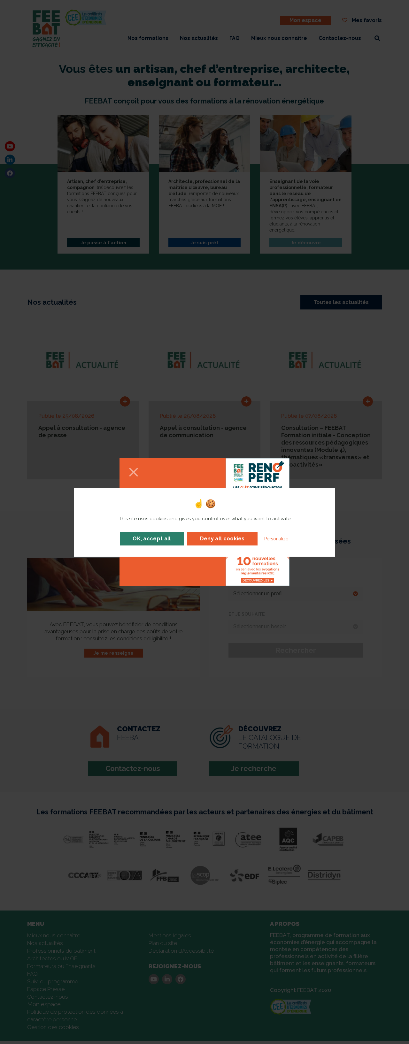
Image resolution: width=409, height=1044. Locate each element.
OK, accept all (152, 539)
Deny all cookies (222, 539)
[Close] (133, 472)
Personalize (276, 538)
